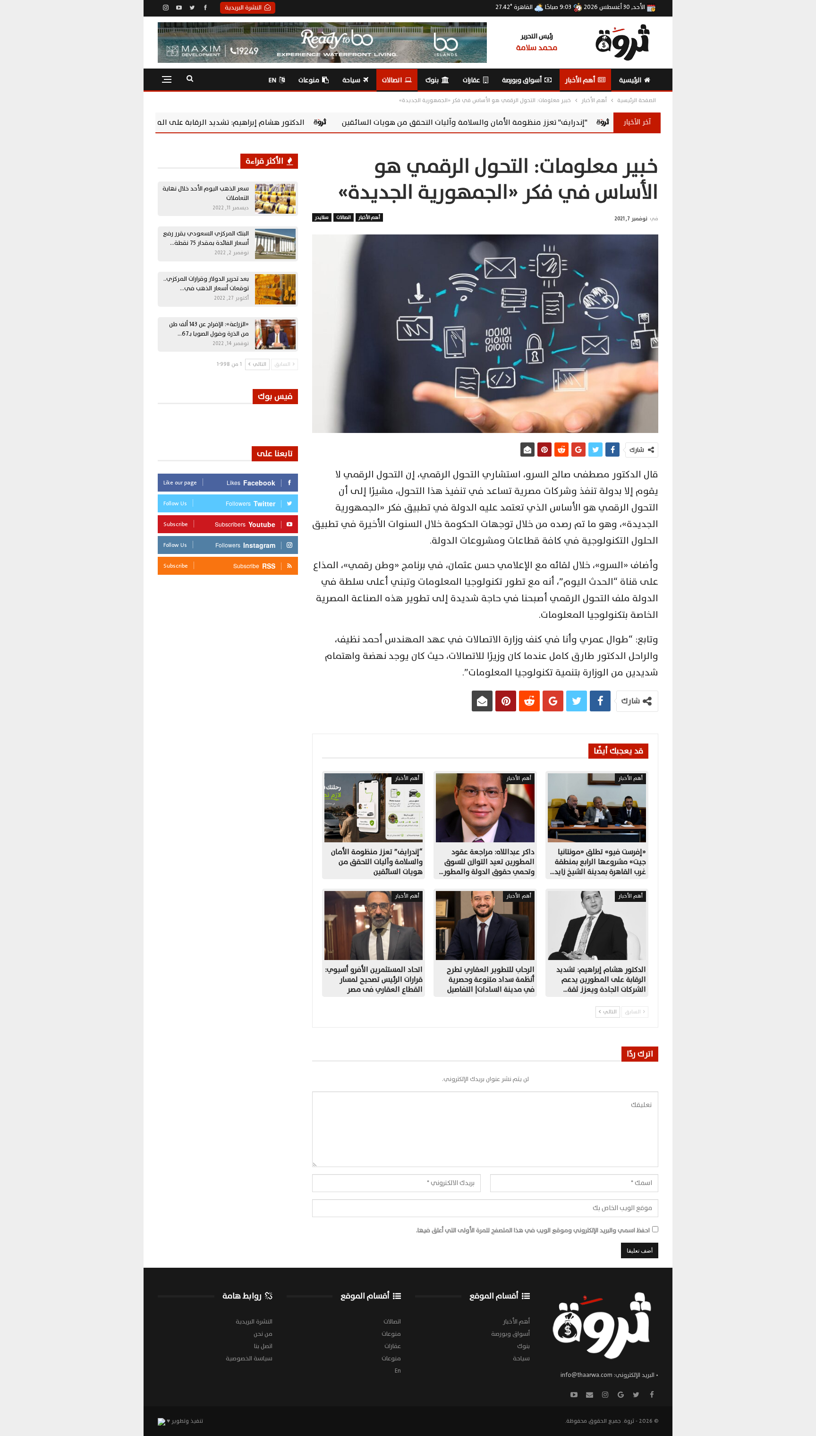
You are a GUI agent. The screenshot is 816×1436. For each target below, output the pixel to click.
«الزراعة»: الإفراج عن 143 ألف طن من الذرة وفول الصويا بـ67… (209, 329)
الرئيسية (630, 80)
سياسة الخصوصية (249, 1358)
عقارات (471, 80)
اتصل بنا (263, 1346)
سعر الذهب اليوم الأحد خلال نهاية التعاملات (205, 193)
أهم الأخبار (580, 80)
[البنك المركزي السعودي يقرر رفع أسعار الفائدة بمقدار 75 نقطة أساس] (275, 244)
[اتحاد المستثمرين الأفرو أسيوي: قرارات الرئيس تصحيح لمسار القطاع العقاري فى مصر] (373, 925)
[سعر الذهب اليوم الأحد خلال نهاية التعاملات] (275, 199)
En (272, 80)
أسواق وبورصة (522, 80)
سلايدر (322, 217)
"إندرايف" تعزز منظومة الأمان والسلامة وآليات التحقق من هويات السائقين (575, 122)
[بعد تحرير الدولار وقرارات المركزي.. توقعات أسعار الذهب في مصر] (275, 289)
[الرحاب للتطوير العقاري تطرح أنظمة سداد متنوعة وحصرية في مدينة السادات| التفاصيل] (485, 925)
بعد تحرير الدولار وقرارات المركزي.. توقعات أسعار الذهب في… (206, 284)
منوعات (308, 80)
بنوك (432, 80)
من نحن (263, 1334)
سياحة (351, 80)
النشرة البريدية (243, 7)
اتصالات (392, 80)
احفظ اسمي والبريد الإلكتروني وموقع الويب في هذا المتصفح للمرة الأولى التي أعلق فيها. (533, 1230)
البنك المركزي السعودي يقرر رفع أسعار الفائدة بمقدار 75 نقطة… (206, 238)
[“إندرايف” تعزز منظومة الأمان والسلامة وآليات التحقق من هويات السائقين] (373, 807)
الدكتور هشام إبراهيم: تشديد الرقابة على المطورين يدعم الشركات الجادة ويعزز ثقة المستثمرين (258, 122)
